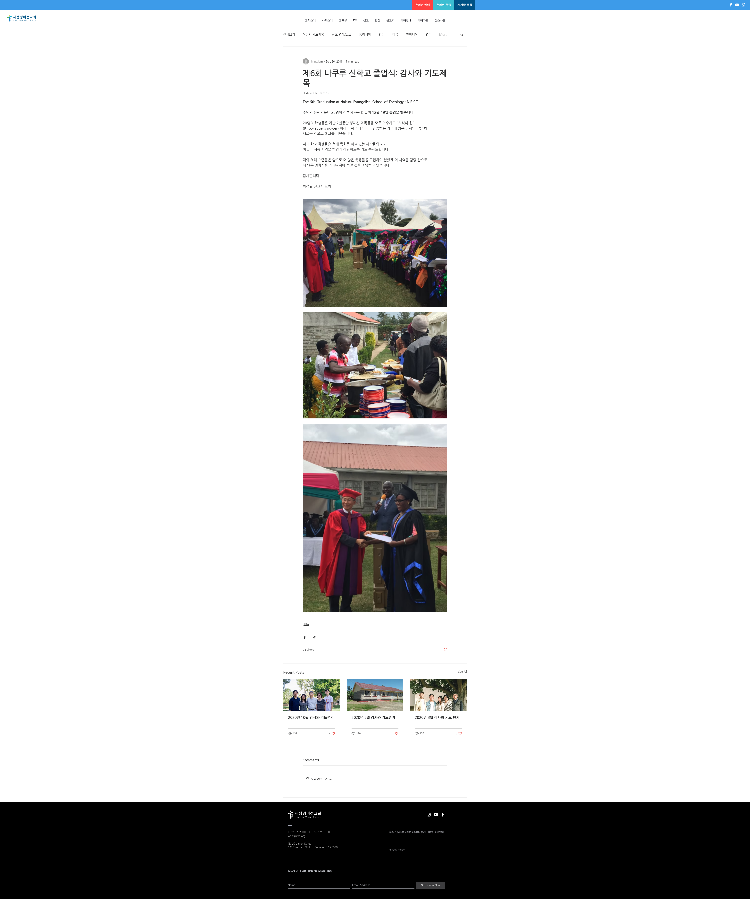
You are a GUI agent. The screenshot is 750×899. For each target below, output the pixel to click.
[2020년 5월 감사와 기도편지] (375, 695)
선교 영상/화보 (341, 34)
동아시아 (365, 34)
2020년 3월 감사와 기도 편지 (437, 717)
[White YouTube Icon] (737, 5)
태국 (395, 34)
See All (462, 671)
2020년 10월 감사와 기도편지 (311, 717)
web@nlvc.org (296, 836)
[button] (366, 20)
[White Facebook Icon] (731, 5)
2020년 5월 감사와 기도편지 (373, 717)
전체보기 (289, 34)
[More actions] (445, 61)
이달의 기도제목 (313, 34)
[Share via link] (314, 637)
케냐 (306, 624)
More (443, 34)
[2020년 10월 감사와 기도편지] (311, 695)
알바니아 (412, 34)
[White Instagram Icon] (743, 5)
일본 (382, 34)
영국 (428, 34)
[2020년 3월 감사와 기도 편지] (438, 695)
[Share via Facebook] (304, 637)
